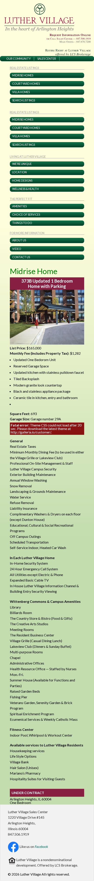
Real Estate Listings (24, 68)
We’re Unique (22, 164)
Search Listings (23, 100)
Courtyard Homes (26, 83)
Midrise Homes (22, 75)
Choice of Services (26, 214)
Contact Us (21, 257)
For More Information (27, 233)
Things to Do (22, 223)
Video (16, 249)
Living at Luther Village (28, 156)
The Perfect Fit (21, 199)
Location (19, 172)
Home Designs (22, 180)
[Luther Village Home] (40, 17)
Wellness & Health (25, 189)
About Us (19, 240)
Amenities (19, 206)
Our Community (18, 58)
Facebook (41, 846)
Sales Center (46, 58)
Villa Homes (21, 92)
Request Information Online (70, 35)
